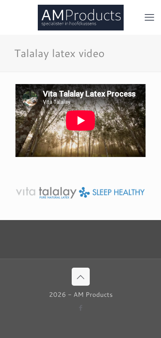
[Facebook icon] (80, 307)
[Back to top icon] (81, 277)
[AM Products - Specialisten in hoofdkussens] (80, 17)
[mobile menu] (149, 17)
